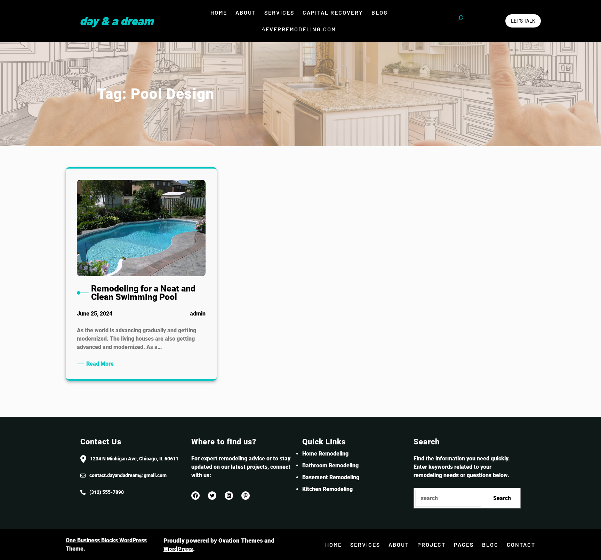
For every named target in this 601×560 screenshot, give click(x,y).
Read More (101, 364)
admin (198, 313)
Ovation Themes (240, 540)
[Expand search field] (461, 21)
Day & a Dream (116, 21)
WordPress (178, 548)
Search (502, 498)
